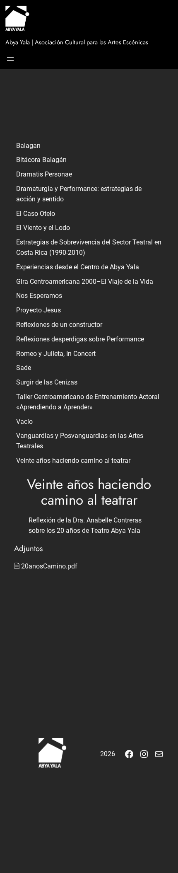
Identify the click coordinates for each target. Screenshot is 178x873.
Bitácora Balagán (41, 160)
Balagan (28, 146)
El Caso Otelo (35, 214)
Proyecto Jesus (38, 310)
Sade (23, 368)
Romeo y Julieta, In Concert (56, 354)
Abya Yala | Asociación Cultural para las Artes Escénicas (76, 42)
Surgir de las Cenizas (46, 382)
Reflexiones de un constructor (59, 325)
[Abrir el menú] (10, 59)
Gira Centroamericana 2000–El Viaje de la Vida (84, 281)
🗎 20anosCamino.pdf (45, 566)
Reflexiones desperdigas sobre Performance (80, 339)
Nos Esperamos (39, 296)
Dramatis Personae (44, 174)
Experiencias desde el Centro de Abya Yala (77, 267)
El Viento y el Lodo (43, 228)
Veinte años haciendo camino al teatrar (73, 460)
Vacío (24, 422)
